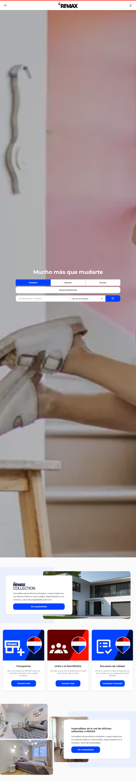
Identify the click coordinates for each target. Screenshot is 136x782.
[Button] (5, 5)
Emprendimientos (68, 290)
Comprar (33, 282)
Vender (102, 282)
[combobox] (42, 298)
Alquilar (68, 282)
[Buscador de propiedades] (112, 298)
